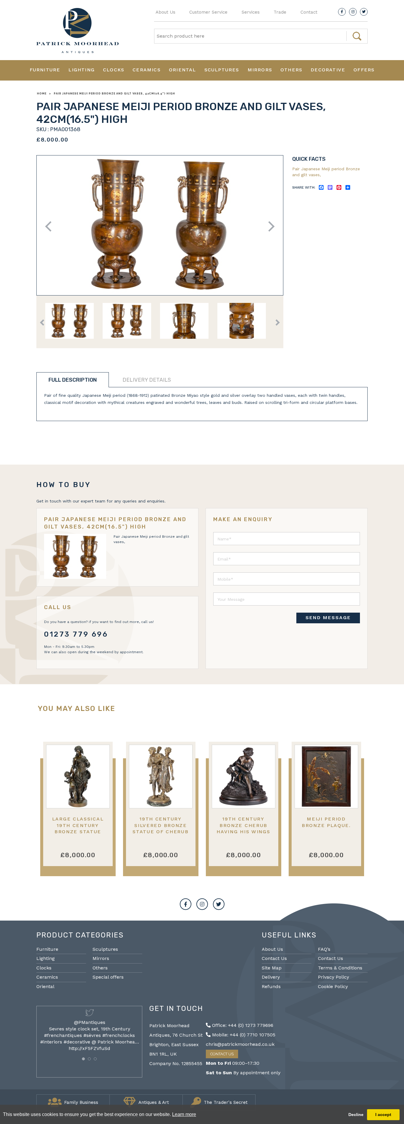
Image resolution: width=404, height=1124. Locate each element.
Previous (50, 226)
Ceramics (146, 70)
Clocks (113, 70)
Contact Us (274, 958)
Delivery (271, 977)
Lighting (81, 70)
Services (251, 12)
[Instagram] (353, 12)
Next (269, 226)
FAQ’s (324, 949)
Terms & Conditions (340, 968)
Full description (73, 380)
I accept (383, 1114)
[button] (83, 1058)
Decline (355, 1114)
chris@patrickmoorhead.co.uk (240, 1044)
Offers (363, 70)
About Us (165, 12)
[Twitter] (364, 12)
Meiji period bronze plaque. (326, 822)
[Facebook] (342, 12)
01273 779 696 (76, 634)
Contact (308, 12)
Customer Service (208, 12)
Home (41, 93)
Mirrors (260, 70)
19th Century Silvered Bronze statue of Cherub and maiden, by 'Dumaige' (160, 831)
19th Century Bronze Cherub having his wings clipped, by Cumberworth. (243, 831)
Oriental (182, 70)
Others (291, 70)
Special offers (108, 977)
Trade (280, 12)
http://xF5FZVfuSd (89, 1048)
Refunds (271, 986)
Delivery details (146, 380)
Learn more (184, 1114)
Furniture (45, 70)
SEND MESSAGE (328, 617)
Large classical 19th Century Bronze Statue (78, 825)
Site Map (272, 968)
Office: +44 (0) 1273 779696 (242, 1025)
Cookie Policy (333, 986)
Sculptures (221, 70)
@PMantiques (89, 1022)
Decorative (328, 70)
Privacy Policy (333, 977)
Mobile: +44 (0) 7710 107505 (243, 1035)
